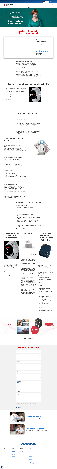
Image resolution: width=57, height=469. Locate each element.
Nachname (18, 361)
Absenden (19, 407)
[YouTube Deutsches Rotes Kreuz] (25, 444)
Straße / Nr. (18, 364)
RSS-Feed (30, 456)
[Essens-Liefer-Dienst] (17, 417)
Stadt (17, 371)
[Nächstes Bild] (30, 95)
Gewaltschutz (30, 460)
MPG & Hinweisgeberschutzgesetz (32, 463)
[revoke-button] (2, 467)
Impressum (30, 454)
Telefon (18, 374)
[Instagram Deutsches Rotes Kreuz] (28, 444)
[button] (34, 104)
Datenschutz (30, 459)
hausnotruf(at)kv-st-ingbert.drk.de (42, 51)
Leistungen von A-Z (23, 453)
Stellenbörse (14, 454)
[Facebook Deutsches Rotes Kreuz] (22, 444)
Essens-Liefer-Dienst (33, 416)
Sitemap (30, 453)
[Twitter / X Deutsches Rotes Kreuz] (31, 444)
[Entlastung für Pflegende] (17, 429)
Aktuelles (21, 451)
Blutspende (13, 456)
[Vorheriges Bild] (40, 95)
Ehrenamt (13, 453)
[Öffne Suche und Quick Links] (52, 5)
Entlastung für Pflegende (35, 429)
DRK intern (30, 457)
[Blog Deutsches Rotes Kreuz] (34, 444)
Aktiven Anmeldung (14, 451)
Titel (17, 354)
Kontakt (30, 451)
